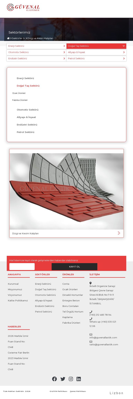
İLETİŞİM (95, 275)
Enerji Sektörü (16, 46)
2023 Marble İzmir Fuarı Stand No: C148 (18, 364)
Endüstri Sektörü (17, 58)
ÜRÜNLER (68, 275)
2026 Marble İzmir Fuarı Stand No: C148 (18, 341)
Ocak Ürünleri (18, 93)
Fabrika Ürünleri (20, 100)
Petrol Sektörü (76, 58)
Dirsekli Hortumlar (72, 295)
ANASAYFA (14, 275)
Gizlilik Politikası (58, 391)
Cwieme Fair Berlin (18, 352)
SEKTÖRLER (42, 275)
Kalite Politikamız (18, 300)
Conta (65, 284)
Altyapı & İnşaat (76, 52)
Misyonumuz (15, 289)
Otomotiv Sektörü (18, 52)
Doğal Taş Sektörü (78, 46)
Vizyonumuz (15, 295)
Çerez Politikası (78, 391)
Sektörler (17, 38)
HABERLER (14, 327)
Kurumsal (13, 284)
